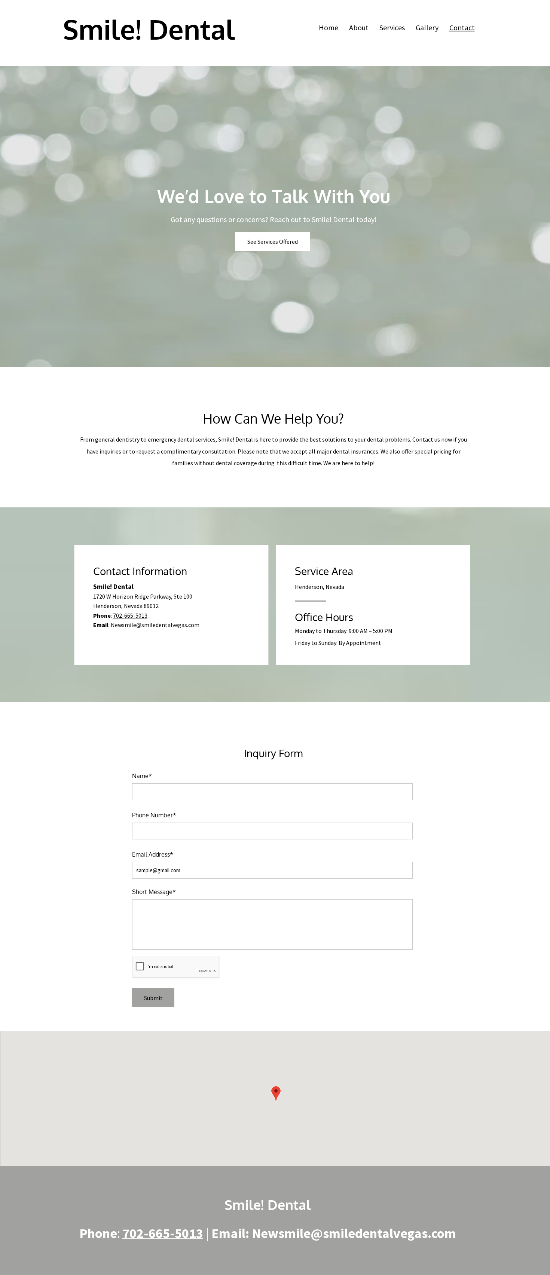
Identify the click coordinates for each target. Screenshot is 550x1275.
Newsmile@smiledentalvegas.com (155, 625)
